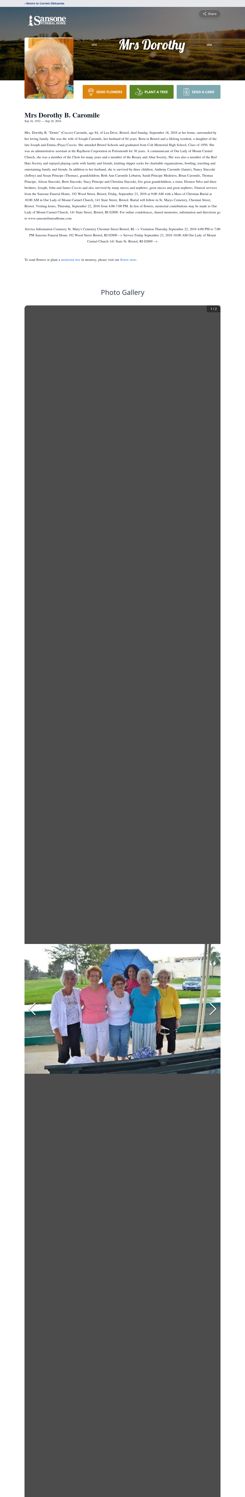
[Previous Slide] (32, 1009)
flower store (128, 259)
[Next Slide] (212, 1009)
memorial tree (70, 259)
